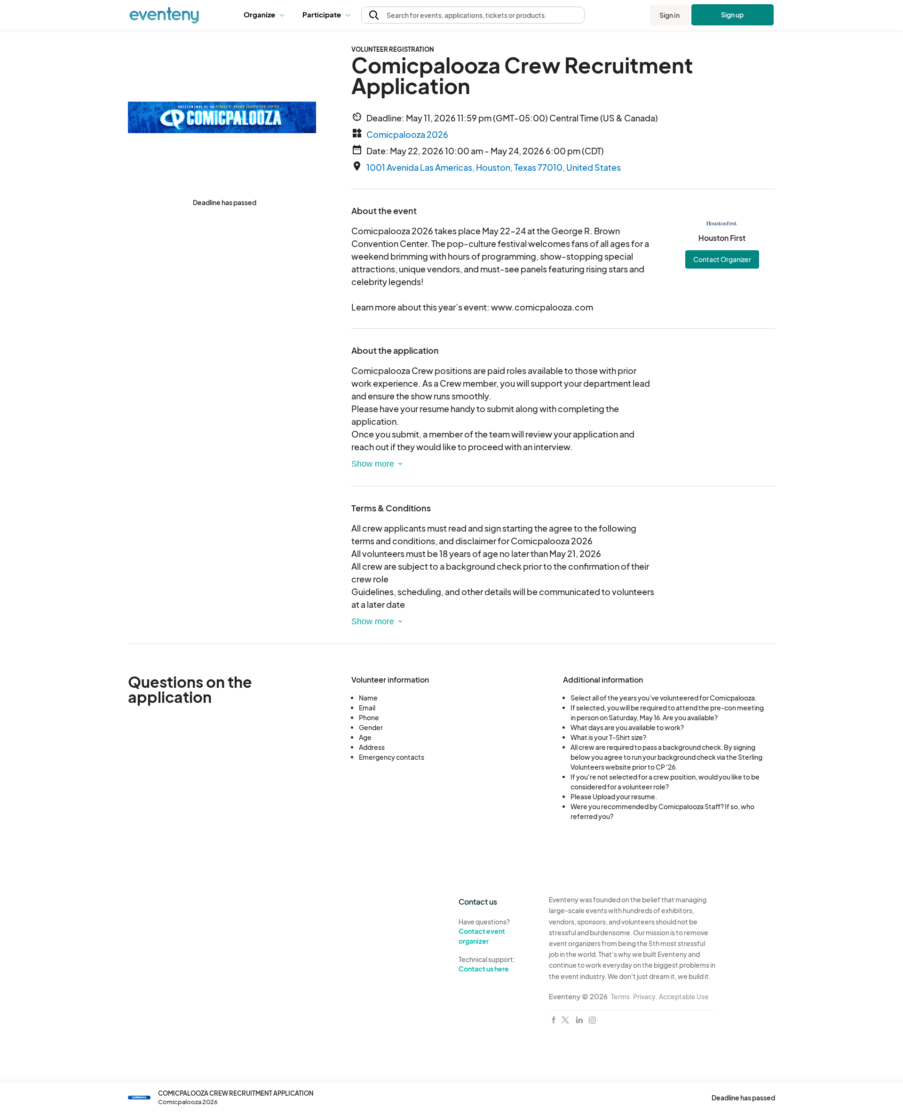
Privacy (644, 996)
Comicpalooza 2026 (407, 134)
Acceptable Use (684, 996)
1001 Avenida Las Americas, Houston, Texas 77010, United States (493, 167)
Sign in (669, 15)
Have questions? (484, 931)
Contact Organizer (722, 259)
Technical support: (487, 964)
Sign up (732, 14)
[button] (266, 15)
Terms (620, 996)
